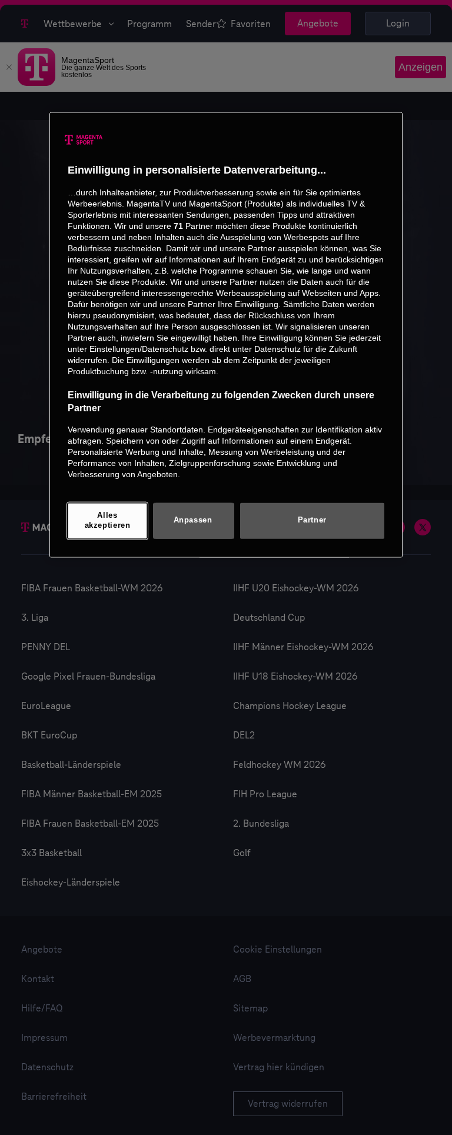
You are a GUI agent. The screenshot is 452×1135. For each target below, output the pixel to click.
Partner (312, 520)
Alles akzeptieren (108, 520)
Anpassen (193, 520)
